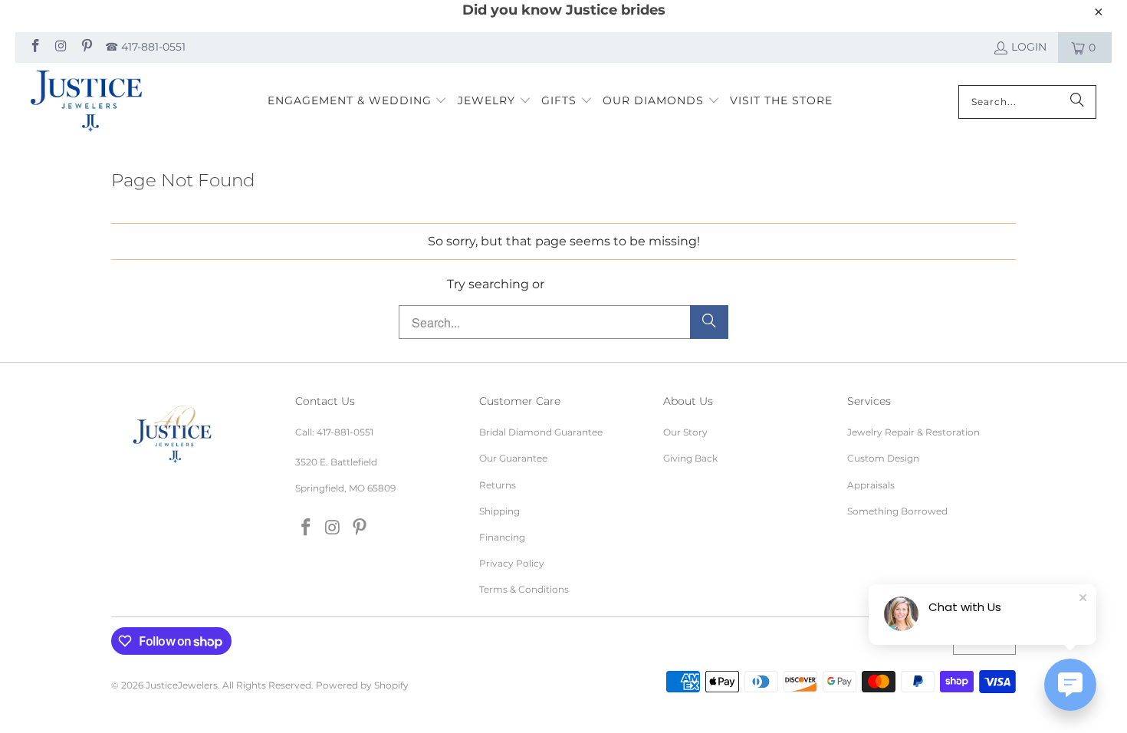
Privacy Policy (511, 563)
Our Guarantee (513, 458)
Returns (497, 485)
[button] (358, 101)
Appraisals (871, 485)
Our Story (685, 432)
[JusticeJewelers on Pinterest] (86, 47)
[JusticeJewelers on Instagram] (60, 47)
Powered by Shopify (362, 685)
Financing (502, 537)
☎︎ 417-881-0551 (145, 47)
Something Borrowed (897, 511)
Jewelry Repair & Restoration (913, 432)
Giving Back (690, 458)
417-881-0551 (345, 432)
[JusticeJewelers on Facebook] (34, 47)
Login (1028, 47)
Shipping (499, 511)
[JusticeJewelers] (86, 102)
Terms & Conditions (524, 589)
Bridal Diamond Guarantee (541, 432)
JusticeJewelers (182, 685)
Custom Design (883, 458)
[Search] (1077, 102)
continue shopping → (614, 284)
